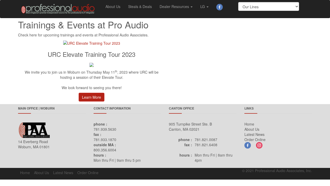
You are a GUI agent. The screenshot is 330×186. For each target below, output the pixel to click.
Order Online (255, 139)
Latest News (254, 134)
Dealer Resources (175, 6)
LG (203, 6)
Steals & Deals (140, 6)
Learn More (91, 97)
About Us (112, 6)
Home (249, 124)
